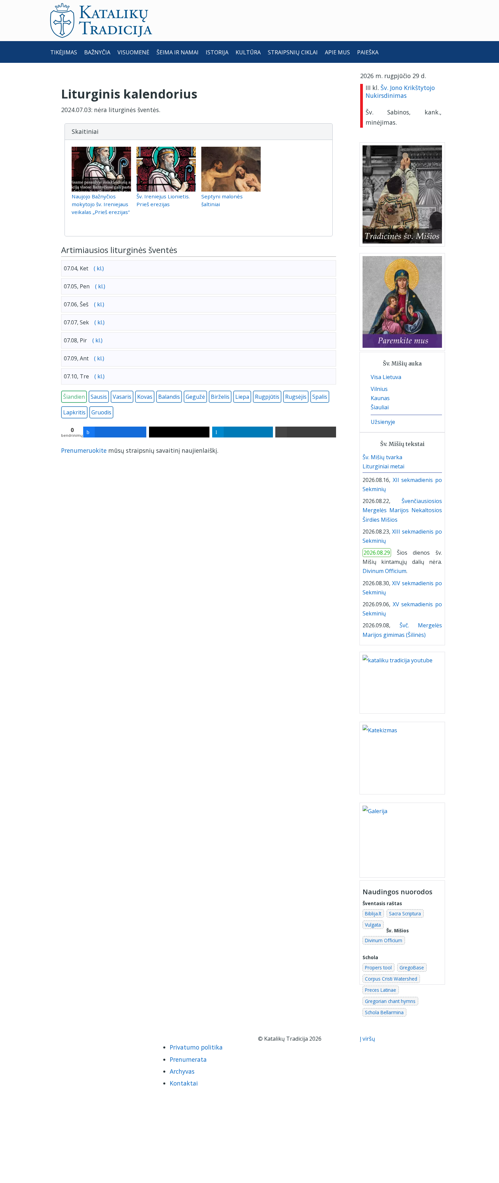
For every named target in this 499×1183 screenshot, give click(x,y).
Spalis (319, 396)
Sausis (99, 396)
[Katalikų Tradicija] (60, 1053)
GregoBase (412, 967)
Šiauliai (380, 407)
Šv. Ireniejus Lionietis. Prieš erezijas (163, 200)
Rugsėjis (296, 396)
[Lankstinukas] (389, 489)
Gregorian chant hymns (390, 1001)
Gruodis (101, 412)
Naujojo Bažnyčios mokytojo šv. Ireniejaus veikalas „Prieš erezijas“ (101, 204)
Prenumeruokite (84, 450)
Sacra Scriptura (405, 913)
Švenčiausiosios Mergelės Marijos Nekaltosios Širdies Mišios (402, 510)
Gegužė (195, 396)
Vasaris (122, 396)
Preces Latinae (380, 990)
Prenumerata (188, 1059)
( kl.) (98, 268)
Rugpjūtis (267, 396)
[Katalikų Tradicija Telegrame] (111, 1040)
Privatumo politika (196, 1047)
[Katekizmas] (402, 757)
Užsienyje (383, 422)
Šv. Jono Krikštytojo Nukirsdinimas (400, 91)
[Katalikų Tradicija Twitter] (95, 1040)
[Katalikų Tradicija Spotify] (126, 1040)
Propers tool (378, 967)
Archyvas (182, 1071)
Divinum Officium (384, 571)
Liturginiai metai (383, 466)
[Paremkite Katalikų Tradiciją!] (402, 301)
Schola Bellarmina (384, 1012)
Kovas (144, 396)
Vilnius (379, 389)
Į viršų (368, 1038)
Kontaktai (184, 1083)
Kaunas (380, 398)
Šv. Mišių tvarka (382, 457)
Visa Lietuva (386, 377)
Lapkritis (74, 412)
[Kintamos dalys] (395, 489)
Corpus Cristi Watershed (391, 978)
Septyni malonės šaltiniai (222, 200)
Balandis (169, 396)
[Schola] (400, 489)
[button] (198, 131)
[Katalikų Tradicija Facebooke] (62, 1040)
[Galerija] (402, 839)
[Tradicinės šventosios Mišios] (402, 194)
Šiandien (74, 396)
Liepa (242, 396)
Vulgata (373, 924)
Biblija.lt (373, 913)
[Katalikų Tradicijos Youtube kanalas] (402, 682)
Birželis (220, 396)
